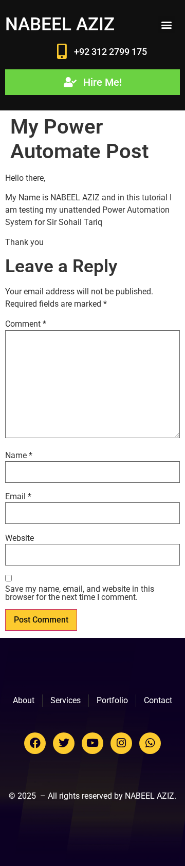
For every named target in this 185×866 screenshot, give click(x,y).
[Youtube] (92, 743)
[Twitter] (64, 743)
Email (18, 497)
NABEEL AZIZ (60, 24)
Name (18, 455)
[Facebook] (35, 743)
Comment (25, 324)
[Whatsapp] (150, 743)
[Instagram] (121, 743)
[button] (166, 24)
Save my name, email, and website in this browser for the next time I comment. (79, 593)
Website (19, 538)
